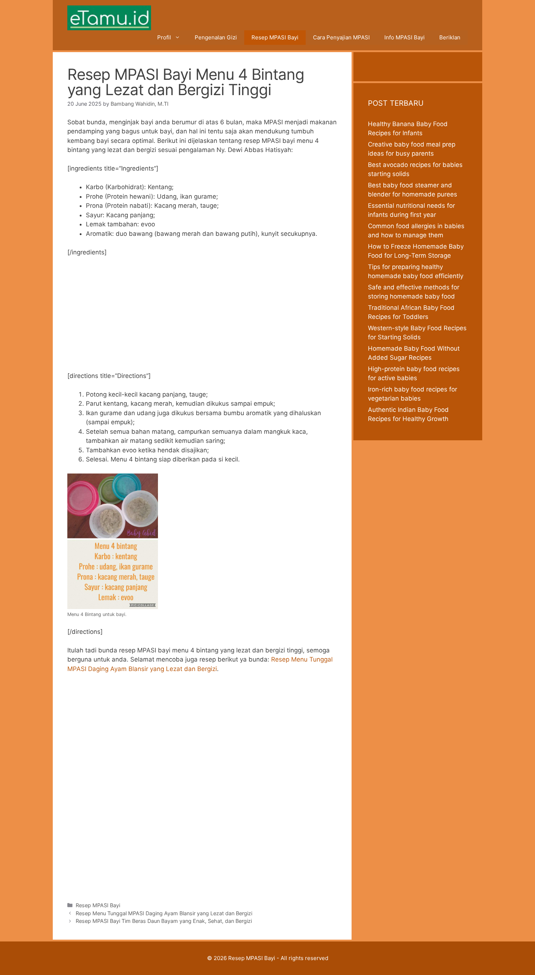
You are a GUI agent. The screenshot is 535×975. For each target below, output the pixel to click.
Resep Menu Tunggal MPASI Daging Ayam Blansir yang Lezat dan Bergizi (164, 913)
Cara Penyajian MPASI (341, 37)
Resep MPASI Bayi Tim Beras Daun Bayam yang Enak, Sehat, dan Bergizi (164, 921)
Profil (164, 37)
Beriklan (449, 37)
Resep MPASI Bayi (274, 37)
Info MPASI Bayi (404, 37)
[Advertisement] (202, 317)
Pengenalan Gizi (216, 37)
